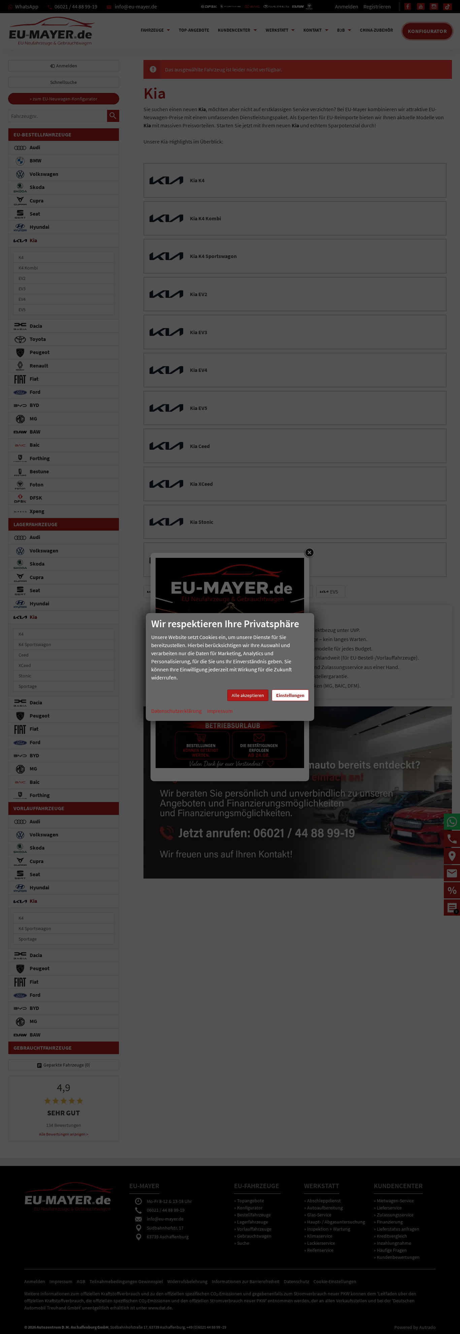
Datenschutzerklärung (176, 710)
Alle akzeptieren (248, 695)
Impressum (220, 710)
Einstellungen (290, 695)
